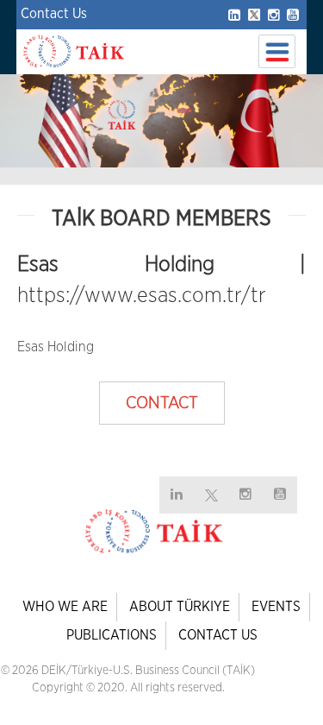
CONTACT (162, 403)
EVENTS (276, 607)
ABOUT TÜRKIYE (179, 607)
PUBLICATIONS (111, 635)
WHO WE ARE (65, 607)
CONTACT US (218, 635)
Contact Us (54, 14)
